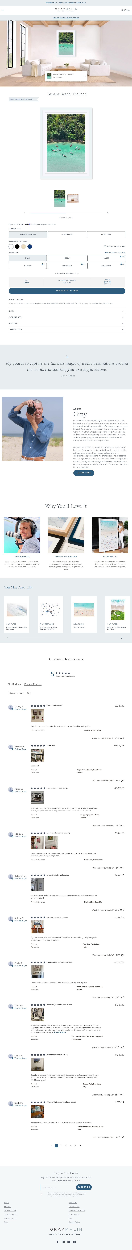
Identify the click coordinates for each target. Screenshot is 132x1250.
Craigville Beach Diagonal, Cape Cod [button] (90, 1128)
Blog (71, 1218)
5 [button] (75, 1145)
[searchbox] (17, 693)
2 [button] (60, 1145)
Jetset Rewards (10, 1214)
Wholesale (73, 1202)
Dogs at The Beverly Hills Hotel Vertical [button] (89, 771)
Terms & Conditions (77, 1210)
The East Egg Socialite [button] (93, 902)
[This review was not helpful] (121, 738)
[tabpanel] (66, 928)
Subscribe (84, 1187)
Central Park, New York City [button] (92, 1085)
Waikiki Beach (79, 627)
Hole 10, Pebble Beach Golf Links (116, 628)
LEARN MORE (83, 473)
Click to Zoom (67, 217)
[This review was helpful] (116, 738)
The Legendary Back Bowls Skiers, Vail (48, 628)
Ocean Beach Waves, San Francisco (16, 628)
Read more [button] (60, 1032)
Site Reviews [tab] (14, 684)
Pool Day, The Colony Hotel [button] (91, 945)
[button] (5, 10)
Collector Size (10, 1210)
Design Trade (74, 1206)
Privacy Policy (74, 1214)
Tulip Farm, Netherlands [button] (93, 860)
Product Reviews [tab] (33, 684)
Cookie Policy (74, 1222)
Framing (7, 1206)
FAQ (6, 1222)
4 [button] (70, 1145)
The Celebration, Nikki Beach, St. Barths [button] (90, 988)
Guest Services (10, 1218)
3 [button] (65, 1145)
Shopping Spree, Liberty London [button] (89, 816)
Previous (24, 213)
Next (108, 213)
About (6, 1202)
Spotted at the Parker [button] (92, 730)
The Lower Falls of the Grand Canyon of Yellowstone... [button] (87, 1038)
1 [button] (56, 1145)
